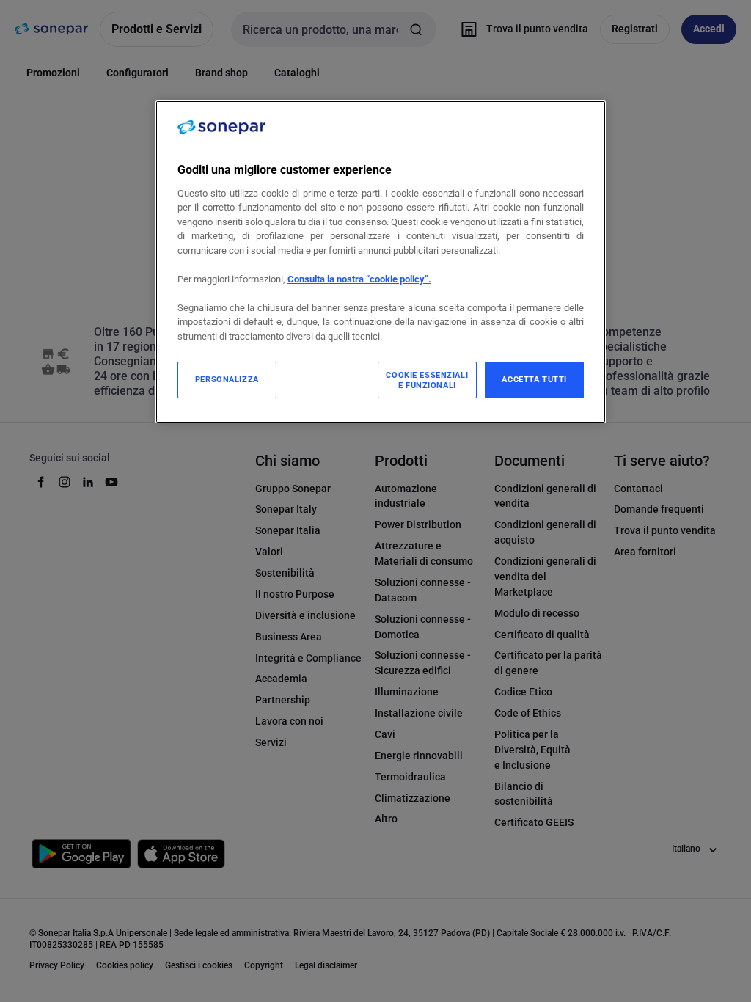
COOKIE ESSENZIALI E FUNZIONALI (427, 380)
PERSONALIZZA (227, 379)
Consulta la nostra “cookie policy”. (359, 279)
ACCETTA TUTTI (534, 379)
